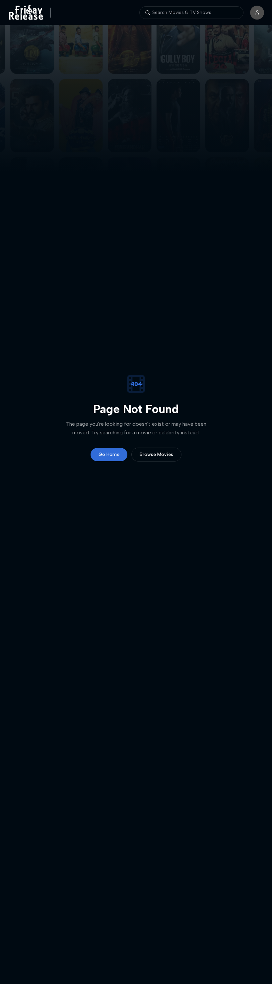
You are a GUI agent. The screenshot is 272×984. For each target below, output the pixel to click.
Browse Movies (156, 454)
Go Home (109, 454)
